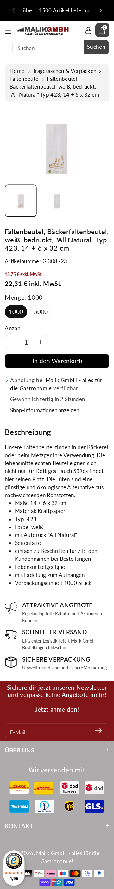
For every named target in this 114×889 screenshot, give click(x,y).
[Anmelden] (98, 730)
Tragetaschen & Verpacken (64, 70)
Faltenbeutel (25, 78)
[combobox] (61, 47)
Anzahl (13, 328)
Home (18, 70)
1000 (16, 311)
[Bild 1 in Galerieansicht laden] (20, 200)
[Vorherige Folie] (14, 10)
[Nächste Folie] (101, 10)
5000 (41, 311)
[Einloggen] (88, 30)
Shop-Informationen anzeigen (44, 410)
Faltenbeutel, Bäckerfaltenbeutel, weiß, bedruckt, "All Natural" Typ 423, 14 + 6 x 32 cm (54, 86)
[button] (11, 31)
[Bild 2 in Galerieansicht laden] (57, 200)
